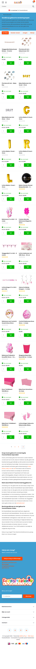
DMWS (21, 636)
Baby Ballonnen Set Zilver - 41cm (8, 118)
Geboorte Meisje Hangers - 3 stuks (24, 288)
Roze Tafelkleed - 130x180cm (7, 390)
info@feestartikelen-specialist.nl (8, 567)
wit (14, 468)
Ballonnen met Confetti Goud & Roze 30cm (9, 322)
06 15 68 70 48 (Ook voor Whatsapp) (9, 563)
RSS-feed (31, 636)
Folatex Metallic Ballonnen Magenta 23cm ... (25, 221)
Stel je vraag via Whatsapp (12, 558)
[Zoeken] (33, 6)
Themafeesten (7, 15)
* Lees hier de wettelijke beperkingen (11, 599)
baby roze (9, 468)
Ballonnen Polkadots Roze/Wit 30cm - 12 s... (9, 356)
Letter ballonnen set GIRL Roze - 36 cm (25, 254)
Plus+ (25, 636)
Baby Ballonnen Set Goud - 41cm (25, 84)
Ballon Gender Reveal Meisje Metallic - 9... (25, 186)
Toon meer (5, 28)
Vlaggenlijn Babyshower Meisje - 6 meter (9, 50)
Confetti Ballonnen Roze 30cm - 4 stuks (26, 322)
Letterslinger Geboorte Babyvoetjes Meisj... (26, 424)
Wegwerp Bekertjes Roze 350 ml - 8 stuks (25, 356)
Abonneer (28, 596)
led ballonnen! (20, 503)
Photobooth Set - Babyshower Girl (24, 50)
